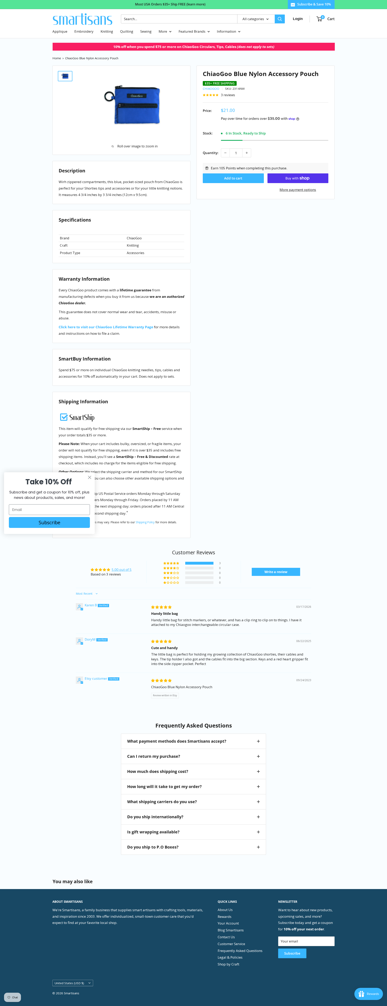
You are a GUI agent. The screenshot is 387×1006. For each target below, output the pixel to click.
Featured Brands (192, 31)
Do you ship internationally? (155, 816)
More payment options (298, 189)
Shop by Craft (228, 964)
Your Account (228, 923)
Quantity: (210, 152)
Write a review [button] (275, 572)
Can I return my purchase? (153, 756)
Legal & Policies (230, 957)
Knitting (107, 31)
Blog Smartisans (231, 930)
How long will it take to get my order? (164, 786)
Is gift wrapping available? (153, 832)
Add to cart (233, 178)
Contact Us (226, 937)
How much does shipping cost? (157, 771)
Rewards (224, 916)
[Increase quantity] (246, 153)
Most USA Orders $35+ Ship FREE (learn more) (170, 4)
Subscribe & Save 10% (314, 4)
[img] (161, 607)
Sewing (146, 31)
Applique (59, 31)
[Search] (280, 19)
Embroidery (84, 31)
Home (56, 58)
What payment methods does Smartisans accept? (176, 741)
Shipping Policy (145, 522)
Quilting (126, 31)
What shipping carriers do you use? (162, 801)
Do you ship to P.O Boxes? (153, 847)
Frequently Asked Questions (240, 950)
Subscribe (292, 953)
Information (226, 31)
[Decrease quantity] (225, 153)
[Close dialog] (89, 477)
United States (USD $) (69, 983)
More (163, 31)
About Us (225, 909)
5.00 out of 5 (122, 569)
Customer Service (231, 943)
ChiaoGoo (211, 89)
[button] (171, 563)
